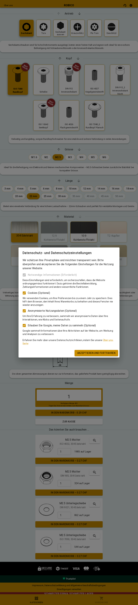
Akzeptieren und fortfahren (96, 353)
